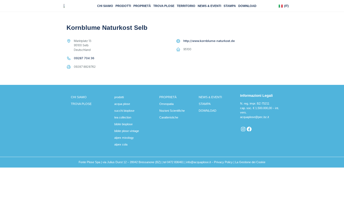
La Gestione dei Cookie (250, 162)
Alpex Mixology (124, 137)
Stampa (230, 6)
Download (247, 6)
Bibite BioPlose (123, 124)
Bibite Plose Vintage (126, 131)
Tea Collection (122, 117)
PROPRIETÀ (168, 97)
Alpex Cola (120, 144)
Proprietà (142, 6)
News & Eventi (209, 6)
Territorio (186, 6)
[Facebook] (249, 129)
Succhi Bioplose (124, 110)
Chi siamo (105, 6)
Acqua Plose (122, 104)
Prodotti (123, 6)
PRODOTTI (119, 97)
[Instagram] (243, 129)
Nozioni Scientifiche (172, 110)
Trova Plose (163, 6)
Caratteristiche (168, 117)
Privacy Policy (223, 162)
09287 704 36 (84, 58)
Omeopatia (166, 104)
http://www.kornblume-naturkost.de (209, 41)
